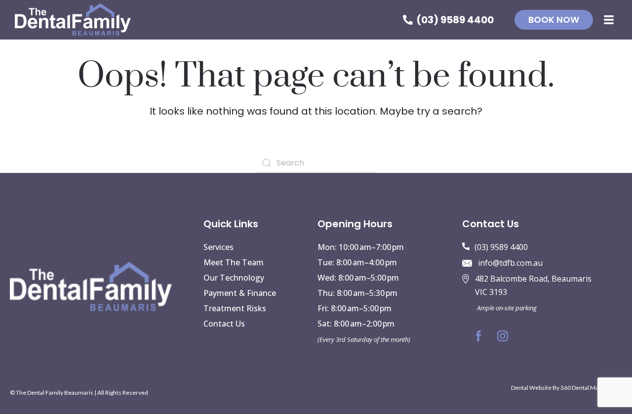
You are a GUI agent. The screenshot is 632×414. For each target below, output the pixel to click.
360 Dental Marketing (588, 387)
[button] (608, 20)
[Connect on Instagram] (503, 336)
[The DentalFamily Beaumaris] (73, 19)
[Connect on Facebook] (478, 336)
